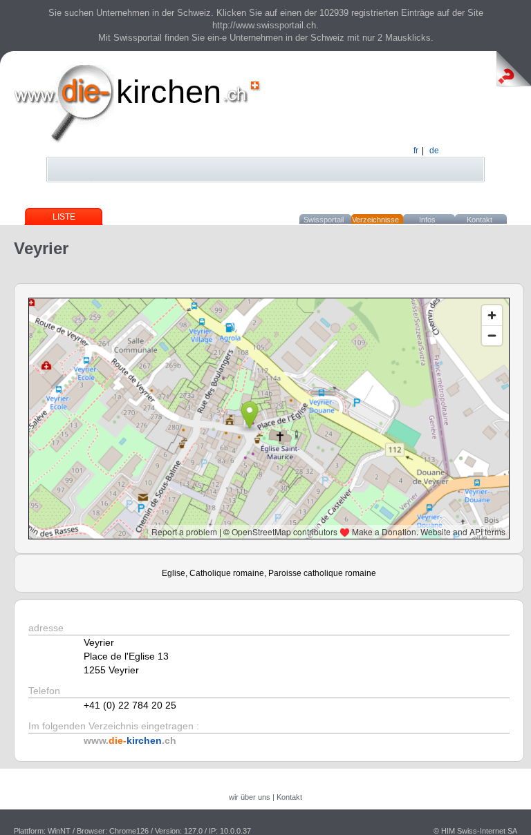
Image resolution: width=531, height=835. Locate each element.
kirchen (168, 91)
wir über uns (249, 797)
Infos (427, 219)
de (434, 150)
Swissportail (324, 219)
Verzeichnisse (375, 219)
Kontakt (479, 219)
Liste (64, 217)
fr (415, 150)
